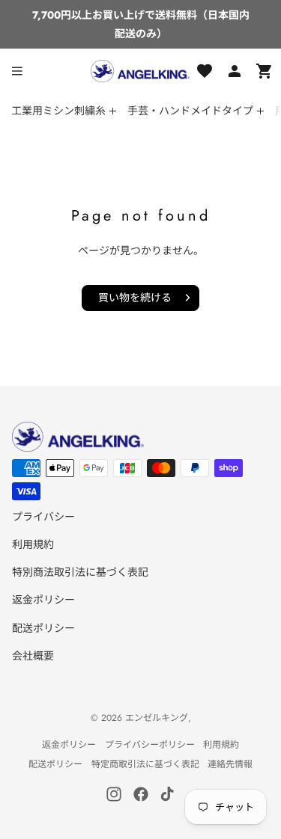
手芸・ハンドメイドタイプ (190, 110)
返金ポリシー (43, 599)
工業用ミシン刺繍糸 (58, 110)
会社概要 (33, 655)
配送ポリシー (43, 628)
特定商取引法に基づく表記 (145, 764)
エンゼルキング (156, 718)
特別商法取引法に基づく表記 (80, 572)
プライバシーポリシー (150, 745)
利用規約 (33, 544)
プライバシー (43, 516)
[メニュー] (17, 71)
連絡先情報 (230, 764)
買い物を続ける (135, 297)
